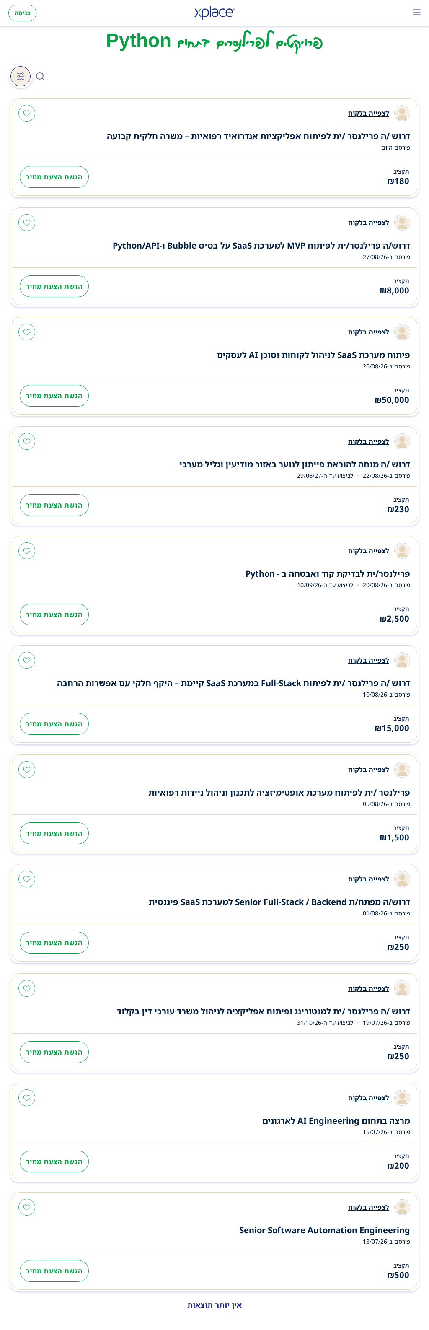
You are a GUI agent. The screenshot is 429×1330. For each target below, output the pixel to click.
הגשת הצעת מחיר (54, 176)
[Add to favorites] (26, 114)
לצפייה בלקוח (368, 113)
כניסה (22, 13)
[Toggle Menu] (417, 13)
